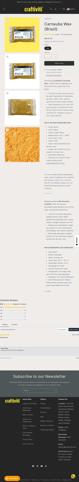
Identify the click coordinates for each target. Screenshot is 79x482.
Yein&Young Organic (47, 430)
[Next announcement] (75, 2)
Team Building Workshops (27, 434)
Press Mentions (45, 408)
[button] (4, 9)
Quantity (47, 52)
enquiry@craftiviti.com (55, 163)
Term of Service (28, 444)
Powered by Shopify (24, 480)
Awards (42, 403)
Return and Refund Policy (29, 427)
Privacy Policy (27, 439)
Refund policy (35, 480)
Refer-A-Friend (28, 415)
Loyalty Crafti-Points (30, 403)
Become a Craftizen (47, 425)
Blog (41, 416)
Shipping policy (66, 480)
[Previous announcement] (4, 2)
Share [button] (48, 291)
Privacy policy (45, 480)
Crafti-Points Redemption (27, 409)
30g (47, 48)
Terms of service (55, 480)
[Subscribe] (55, 390)
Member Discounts (46, 421)
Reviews (43, 412)
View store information (53, 75)
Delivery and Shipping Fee (27, 420)
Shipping (47, 41)
